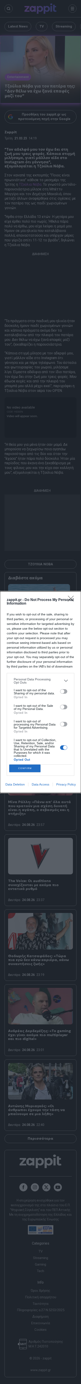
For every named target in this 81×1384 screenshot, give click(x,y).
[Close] (72, 600)
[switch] (63, 691)
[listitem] (40, 681)
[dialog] (40, 692)
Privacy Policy (66, 784)
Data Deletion (15, 784)
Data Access (40, 784)
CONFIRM (25, 768)
